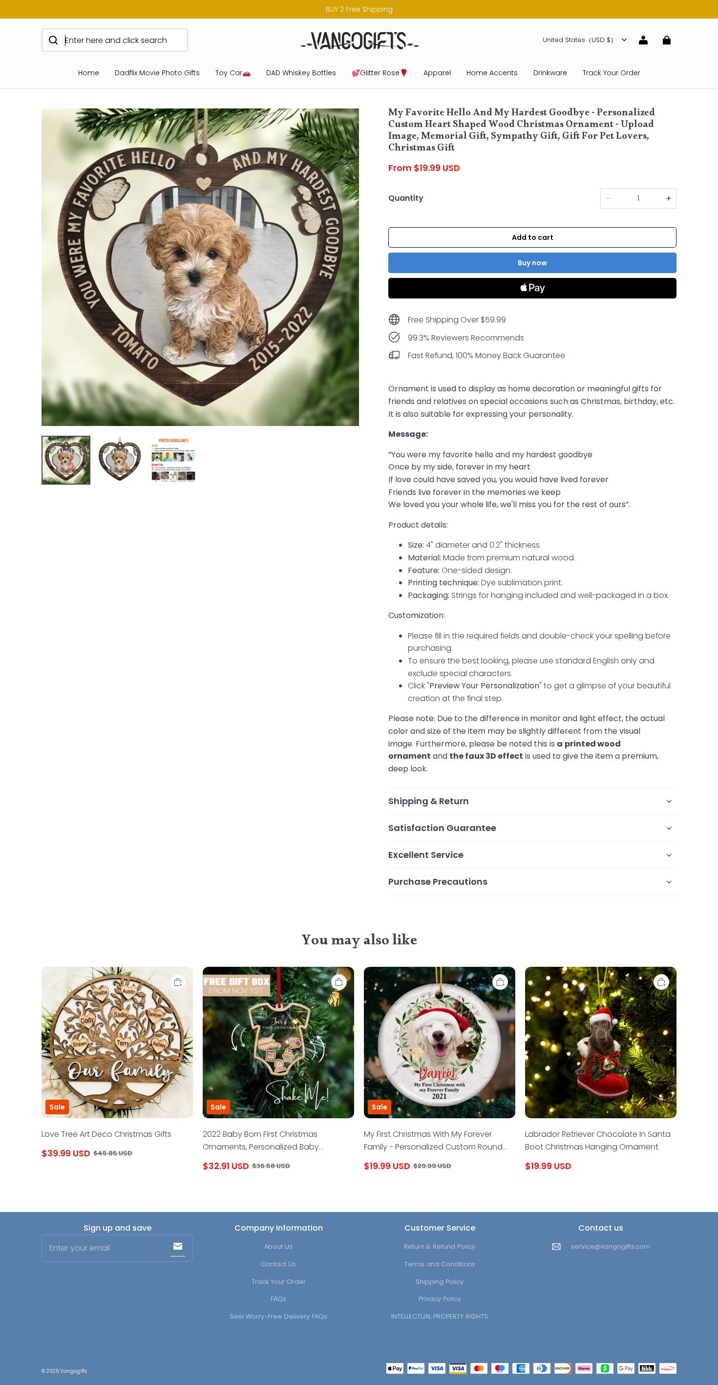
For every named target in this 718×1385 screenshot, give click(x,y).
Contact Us (278, 1264)
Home (88, 73)
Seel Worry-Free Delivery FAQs (278, 1316)
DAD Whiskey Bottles (301, 73)
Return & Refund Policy (439, 1246)
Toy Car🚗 (233, 73)
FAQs (278, 1298)
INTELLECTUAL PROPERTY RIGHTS (439, 1316)
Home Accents (492, 73)
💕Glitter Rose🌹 (380, 73)
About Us (278, 1246)
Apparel (437, 73)
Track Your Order (611, 73)
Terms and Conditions (439, 1264)
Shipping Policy (440, 1281)
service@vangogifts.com (610, 1246)
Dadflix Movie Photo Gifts (157, 73)
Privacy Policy (440, 1298)
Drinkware (550, 73)
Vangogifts (73, 1371)
